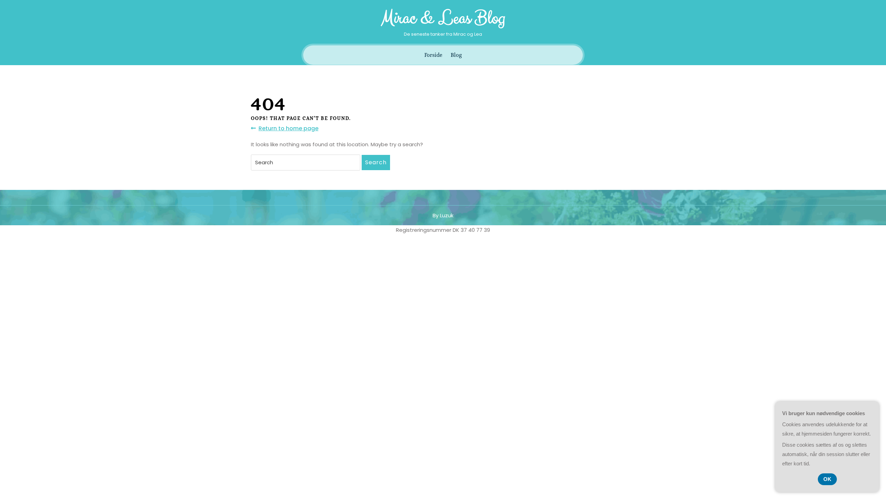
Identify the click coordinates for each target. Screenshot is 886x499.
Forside (433, 55)
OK (827, 479)
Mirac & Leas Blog (443, 18)
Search (376, 162)
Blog (456, 55)
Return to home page (288, 128)
